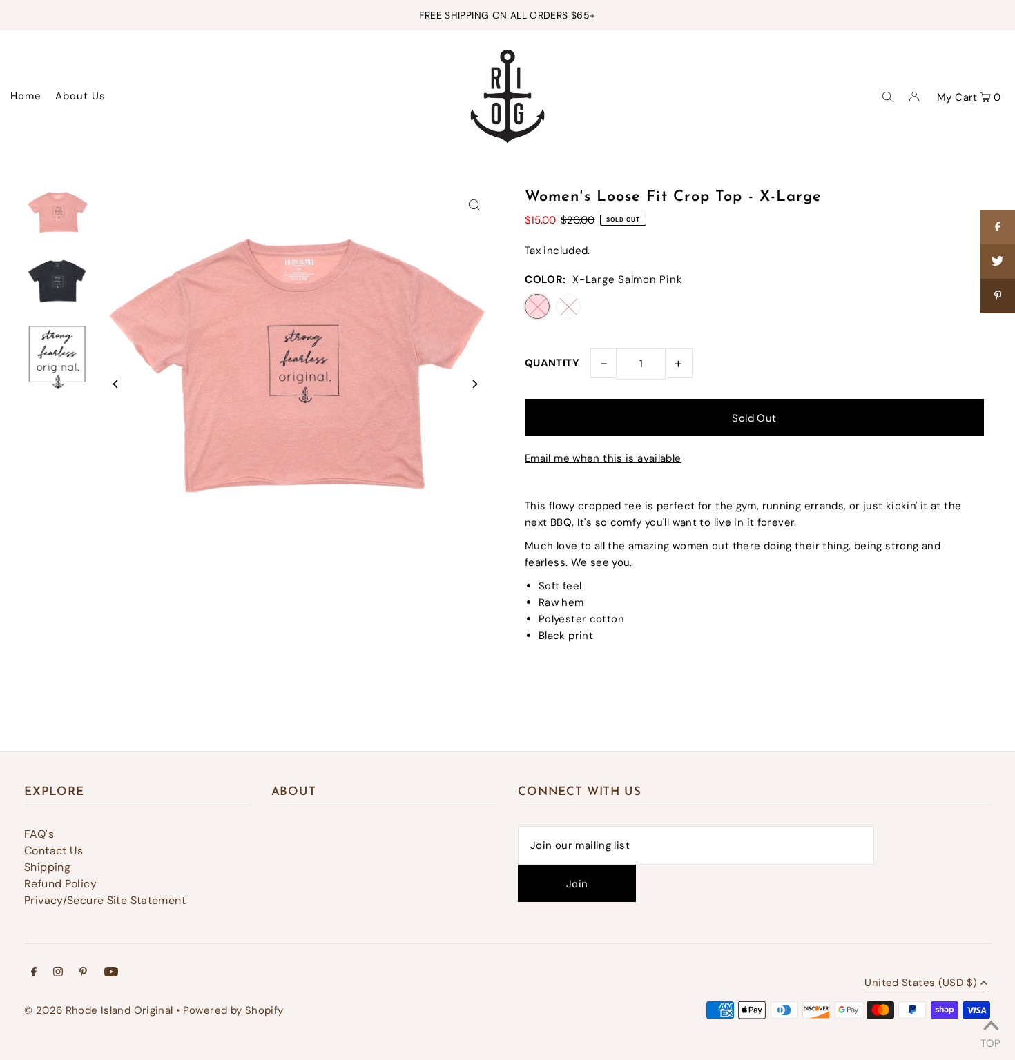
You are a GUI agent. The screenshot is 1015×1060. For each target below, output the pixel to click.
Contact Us (54, 850)
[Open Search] (887, 96)
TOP (990, 1041)
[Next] (474, 384)
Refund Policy (60, 883)
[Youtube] (111, 973)
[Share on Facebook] (997, 227)
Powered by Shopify (233, 1010)
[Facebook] (34, 973)
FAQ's (39, 834)
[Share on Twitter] (997, 261)
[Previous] (115, 384)
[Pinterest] (83, 973)
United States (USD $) (920, 984)
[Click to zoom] (474, 204)
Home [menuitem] (26, 96)
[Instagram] (58, 973)
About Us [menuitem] (80, 96)
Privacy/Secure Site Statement (105, 900)
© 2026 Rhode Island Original (98, 1010)
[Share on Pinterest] (997, 296)
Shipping (47, 867)
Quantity (552, 363)
